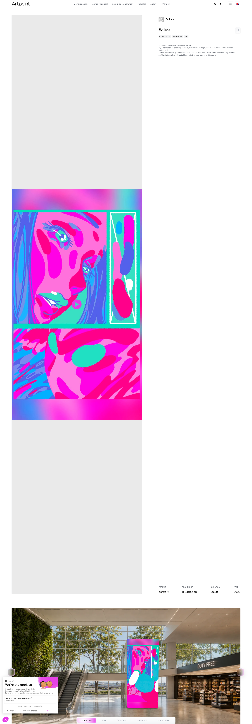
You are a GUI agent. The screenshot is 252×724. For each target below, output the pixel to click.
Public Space (164, 720)
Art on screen (81, 4)
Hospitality (142, 720)
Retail (104, 720)
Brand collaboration (122, 4)
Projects (142, 4)
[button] (220, 4)
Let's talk (165, 4)
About (153, 4)
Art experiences (100, 4)
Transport (87, 720)
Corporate (122, 720)
